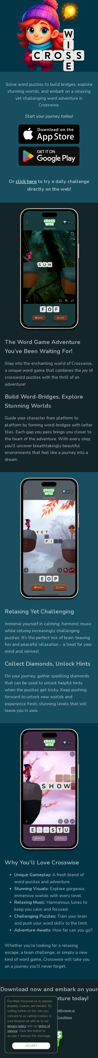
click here (26, 181)
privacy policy (16, 1026)
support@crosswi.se (63, 1010)
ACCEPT (31, 1045)
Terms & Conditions (59, 1017)
